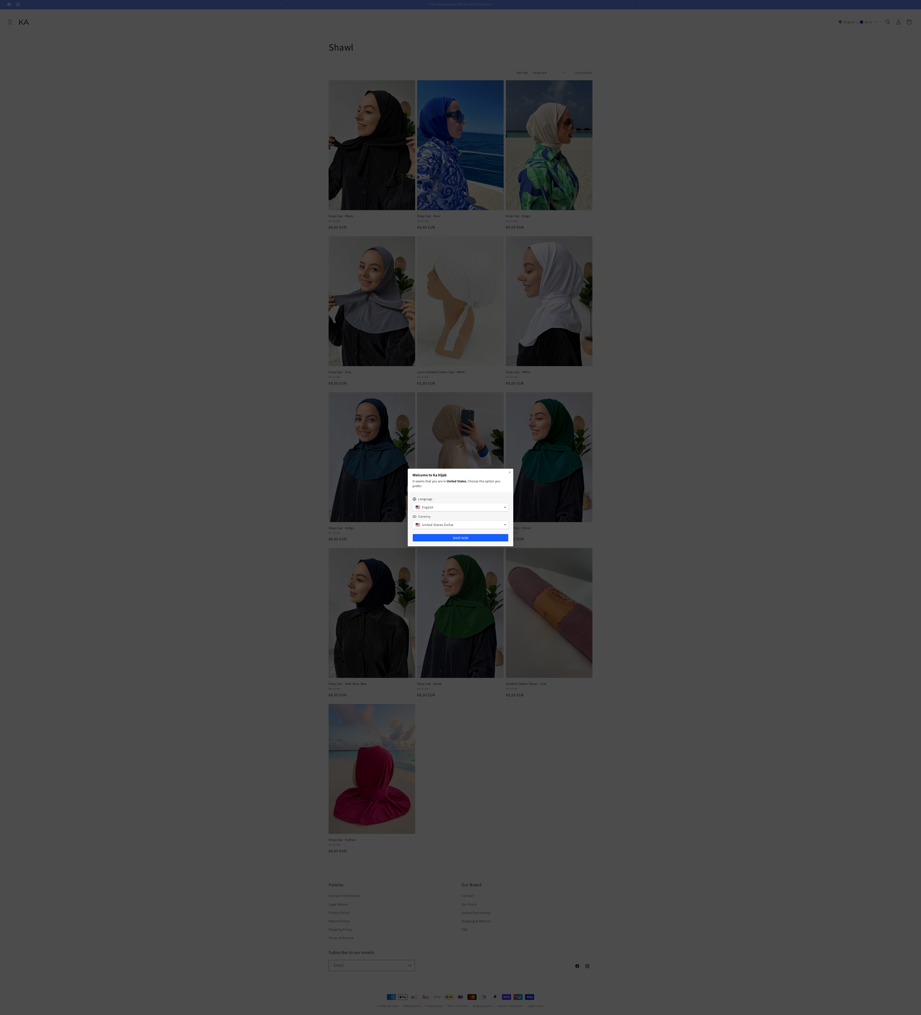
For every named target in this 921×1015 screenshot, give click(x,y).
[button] (460, 507)
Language (425, 499)
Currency (424, 516)
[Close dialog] (509, 472)
